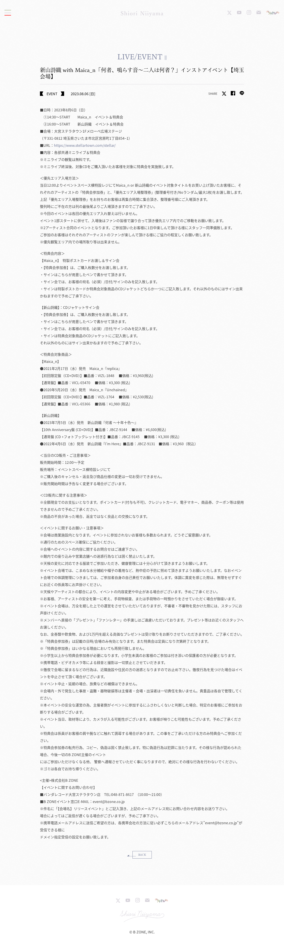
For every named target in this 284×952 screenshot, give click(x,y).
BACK (142, 854)
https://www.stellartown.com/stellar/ (85, 145)
